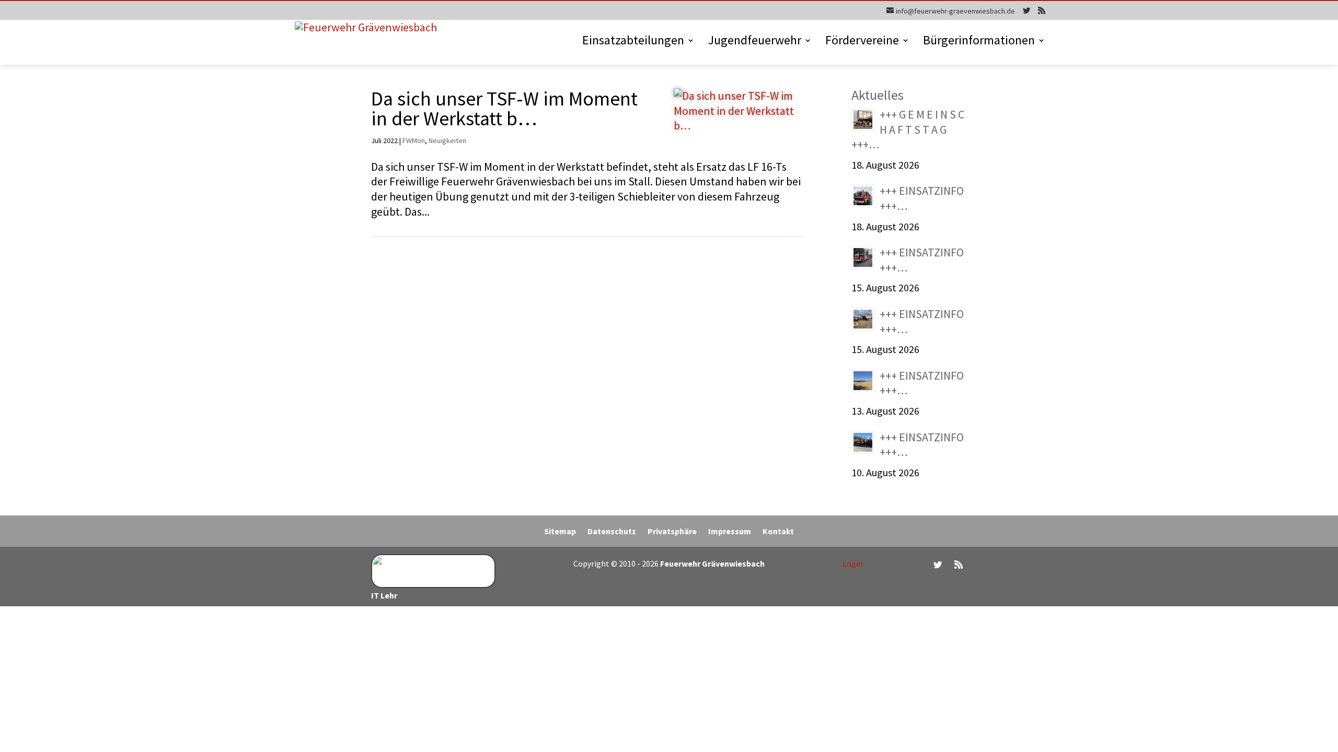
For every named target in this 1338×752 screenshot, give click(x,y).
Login (853, 563)
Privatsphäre (672, 531)
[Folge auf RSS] (958, 564)
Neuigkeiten (447, 140)
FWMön (413, 140)
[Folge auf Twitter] (937, 564)
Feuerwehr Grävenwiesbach (712, 563)
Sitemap (560, 531)
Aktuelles (877, 94)
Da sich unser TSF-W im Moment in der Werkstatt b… (504, 108)
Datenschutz (611, 531)
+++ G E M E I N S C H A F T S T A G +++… (907, 129)
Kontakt (778, 531)
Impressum (729, 531)
